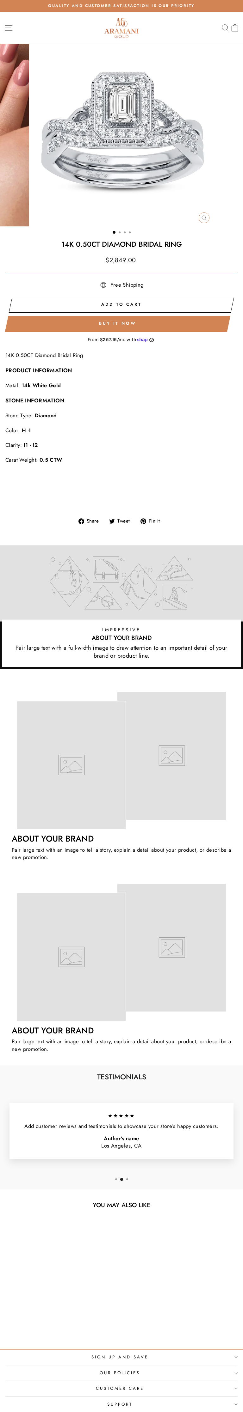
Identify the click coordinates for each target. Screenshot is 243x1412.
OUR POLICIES (120, 1373)
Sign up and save (119, 1357)
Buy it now (117, 323)
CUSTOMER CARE (120, 1388)
